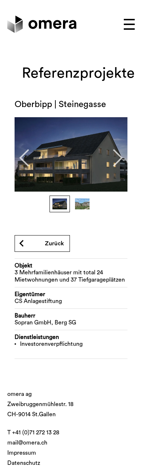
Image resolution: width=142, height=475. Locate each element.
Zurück (54, 243)
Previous (28, 158)
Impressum (21, 453)
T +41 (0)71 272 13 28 (33, 432)
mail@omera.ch (27, 443)
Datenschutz (23, 463)
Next (114, 158)
